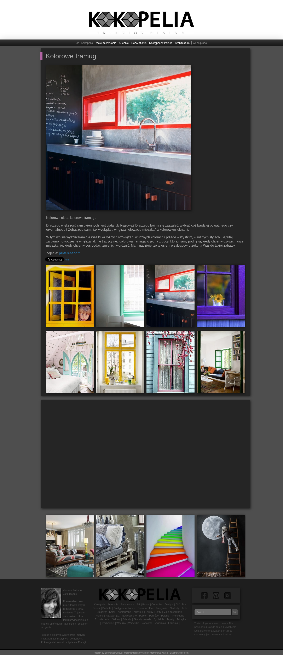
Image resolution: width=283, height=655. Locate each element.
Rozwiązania (138, 42)
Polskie (165, 615)
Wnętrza (121, 623)
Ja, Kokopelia (84, 42)
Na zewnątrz (112, 615)
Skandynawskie (142, 619)
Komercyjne (124, 612)
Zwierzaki (160, 623)
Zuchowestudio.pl (113, 652)
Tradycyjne (108, 623)
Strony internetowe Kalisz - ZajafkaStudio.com (165, 652)
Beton (145, 604)
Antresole (113, 604)
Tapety (170, 619)
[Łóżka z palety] (120, 545)
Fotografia (161, 608)
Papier (143, 615)
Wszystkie (133, 623)
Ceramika (156, 604)
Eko (151, 608)
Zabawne (147, 623)
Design (169, 604)
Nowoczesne (129, 615)
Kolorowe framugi (72, 56)
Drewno (142, 608)
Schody (126, 619)
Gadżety (174, 608)
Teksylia (181, 619)
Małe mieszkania (106, 42)
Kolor (112, 612)
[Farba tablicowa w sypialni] (221, 545)
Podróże (154, 615)
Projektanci (178, 615)
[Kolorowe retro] (70, 545)
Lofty (158, 612)
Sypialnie (159, 619)
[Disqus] (145, 455)
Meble (99, 615)
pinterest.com (69, 253)
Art (138, 604)
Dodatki (106, 608)
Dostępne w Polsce (160, 42)
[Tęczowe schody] (170, 545)
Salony (116, 619)
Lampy (149, 612)
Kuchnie (124, 42)
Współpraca (200, 42)
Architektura (182, 42)
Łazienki (173, 623)
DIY (177, 604)
